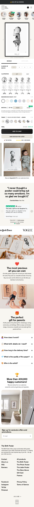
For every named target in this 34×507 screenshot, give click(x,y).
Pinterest (4, 490)
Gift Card (20, 473)
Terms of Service (23, 485)
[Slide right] (32, 97)
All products (21, 459)
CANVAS (29, 107)
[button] (31, 7)
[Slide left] (30, 97)
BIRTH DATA (24, 61)
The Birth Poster (22, 462)
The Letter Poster (23, 467)
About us (4, 462)
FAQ (2, 465)
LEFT (17, 74)
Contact (4, 459)
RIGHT (27, 74)
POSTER (17, 107)
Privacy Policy (22, 482)
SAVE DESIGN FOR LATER (17, 136)
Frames (19, 476)
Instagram (5, 485)
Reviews (4, 467)
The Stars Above (23, 470)
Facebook (5, 482)
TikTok (3, 487)
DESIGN (9, 61)
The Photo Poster (23, 465)
